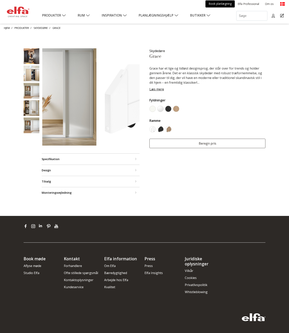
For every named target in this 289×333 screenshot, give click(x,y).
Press (148, 266)
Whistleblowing (196, 292)
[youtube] (56, 226)
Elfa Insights (153, 273)
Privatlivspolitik (196, 285)
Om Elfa (110, 266)
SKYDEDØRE (41, 28)
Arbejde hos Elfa (116, 280)
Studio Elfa (31, 273)
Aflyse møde (32, 266)
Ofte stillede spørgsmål (81, 273)
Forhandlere (73, 266)
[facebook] (26, 226)
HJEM (7, 28)
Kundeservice (74, 287)
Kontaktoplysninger (78, 280)
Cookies (191, 278)
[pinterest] (49, 226)
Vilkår (189, 271)
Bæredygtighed (115, 273)
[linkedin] (42, 226)
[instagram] (34, 226)
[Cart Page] (282, 15)
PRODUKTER (22, 28)
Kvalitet (109, 287)
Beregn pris (207, 143)
